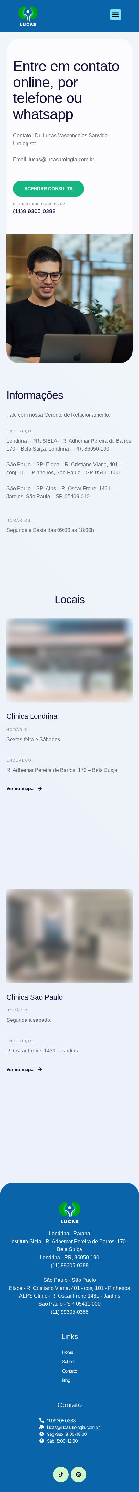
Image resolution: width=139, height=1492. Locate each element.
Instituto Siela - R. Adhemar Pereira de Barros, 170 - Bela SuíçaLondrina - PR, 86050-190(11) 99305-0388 (69, 1249)
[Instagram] (78, 1474)
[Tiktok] (61, 1474)
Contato (69, 1370)
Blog (66, 1380)
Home (67, 1352)
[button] (115, 14)
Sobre (67, 1361)
